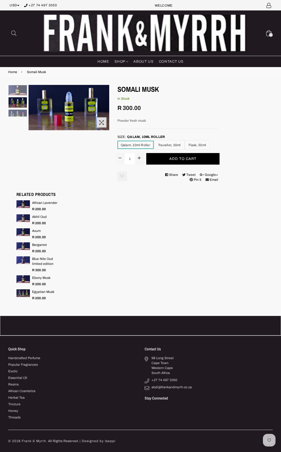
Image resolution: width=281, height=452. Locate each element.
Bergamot (39, 245)
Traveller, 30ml (169, 145)
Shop (120, 61)
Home (103, 61)
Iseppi (110, 441)
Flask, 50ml (197, 145)
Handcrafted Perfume (24, 358)
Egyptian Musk (43, 292)
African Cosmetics (21, 391)
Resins (13, 384)
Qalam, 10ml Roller (135, 145)
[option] (17, 91)
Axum (36, 231)
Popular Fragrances (23, 365)
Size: (141, 137)
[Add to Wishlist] (122, 176)
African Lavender (44, 203)
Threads (14, 417)
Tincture (14, 404)
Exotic (13, 371)
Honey (13, 411)
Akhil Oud (39, 217)
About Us (143, 61)
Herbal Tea (16, 398)
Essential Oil (17, 378)
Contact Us (171, 61)
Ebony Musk (41, 278)
